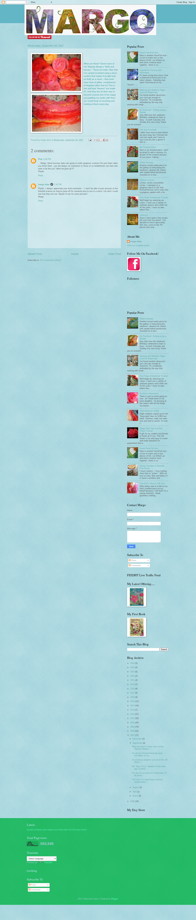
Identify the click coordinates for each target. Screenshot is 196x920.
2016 (132, 697)
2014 (132, 705)
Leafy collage (47, 830)
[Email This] (95, 140)
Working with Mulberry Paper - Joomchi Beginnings (153, 91)
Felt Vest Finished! (148, 130)
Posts (133, 560)
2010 (132, 722)
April (135, 791)
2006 (132, 801)
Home (75, 253)
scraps (78, 830)
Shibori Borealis (147, 162)
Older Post (114, 253)
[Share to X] (101, 140)
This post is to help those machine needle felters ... (147, 780)
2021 (132, 680)
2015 (132, 701)
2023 (132, 671)
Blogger (114, 899)
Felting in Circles (147, 180)
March (136, 796)
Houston (30, 830)
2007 (132, 735)
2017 (132, 693)
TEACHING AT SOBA (149, 411)
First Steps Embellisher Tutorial (154, 197)
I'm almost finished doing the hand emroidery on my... (147, 754)
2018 (132, 689)
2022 (132, 676)
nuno (55, 830)
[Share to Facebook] (104, 140)
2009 (132, 727)
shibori (84, 830)
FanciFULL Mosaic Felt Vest (152, 483)
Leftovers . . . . (146, 215)
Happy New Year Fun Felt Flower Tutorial (151, 429)
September (138, 743)
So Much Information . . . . (151, 393)
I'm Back (37, 830)
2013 (132, 710)
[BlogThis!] (98, 140)
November (137, 739)
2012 (132, 714)
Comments (136, 565)
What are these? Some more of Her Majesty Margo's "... (147, 747)
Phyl (40, 159)
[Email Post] (90, 140)
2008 (132, 731)
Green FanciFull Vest (149, 52)
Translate (48, 862)
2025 (132, 663)
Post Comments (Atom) (50, 260)
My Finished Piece (148, 147)
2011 (132, 718)
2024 (132, 667)
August (136, 787)
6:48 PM (47, 159)
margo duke (43, 184)
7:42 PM (58, 184)
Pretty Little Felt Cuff (66, 830)
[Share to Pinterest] (107, 140)
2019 (132, 684)
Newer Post (35, 253)
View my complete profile (138, 245)
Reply (40, 175)
